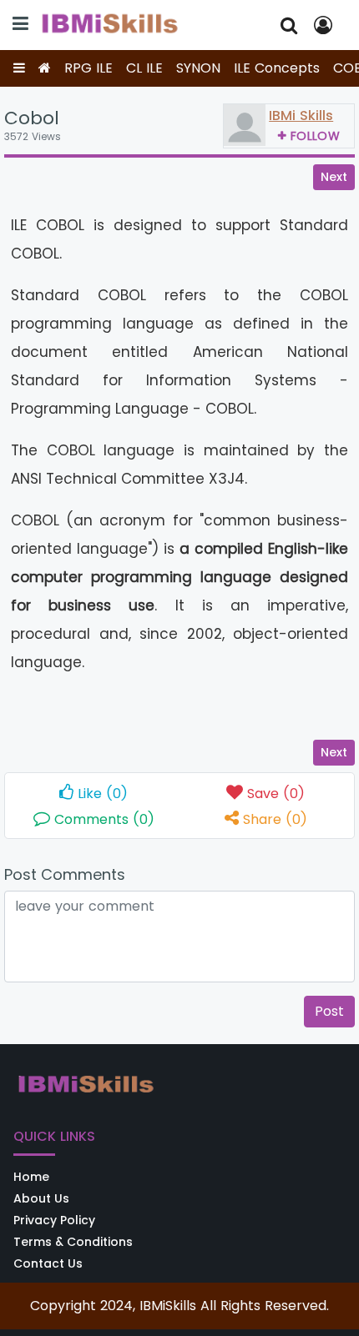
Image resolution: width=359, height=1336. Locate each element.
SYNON (198, 68)
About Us (41, 1198)
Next (334, 176)
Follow (315, 136)
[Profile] (326, 25)
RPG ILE (88, 68)
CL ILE (144, 68)
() (103, 793)
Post (329, 1011)
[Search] (289, 25)
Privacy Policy (54, 1220)
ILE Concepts (277, 68)
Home (31, 1176)
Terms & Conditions (73, 1241)
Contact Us (48, 1263)
